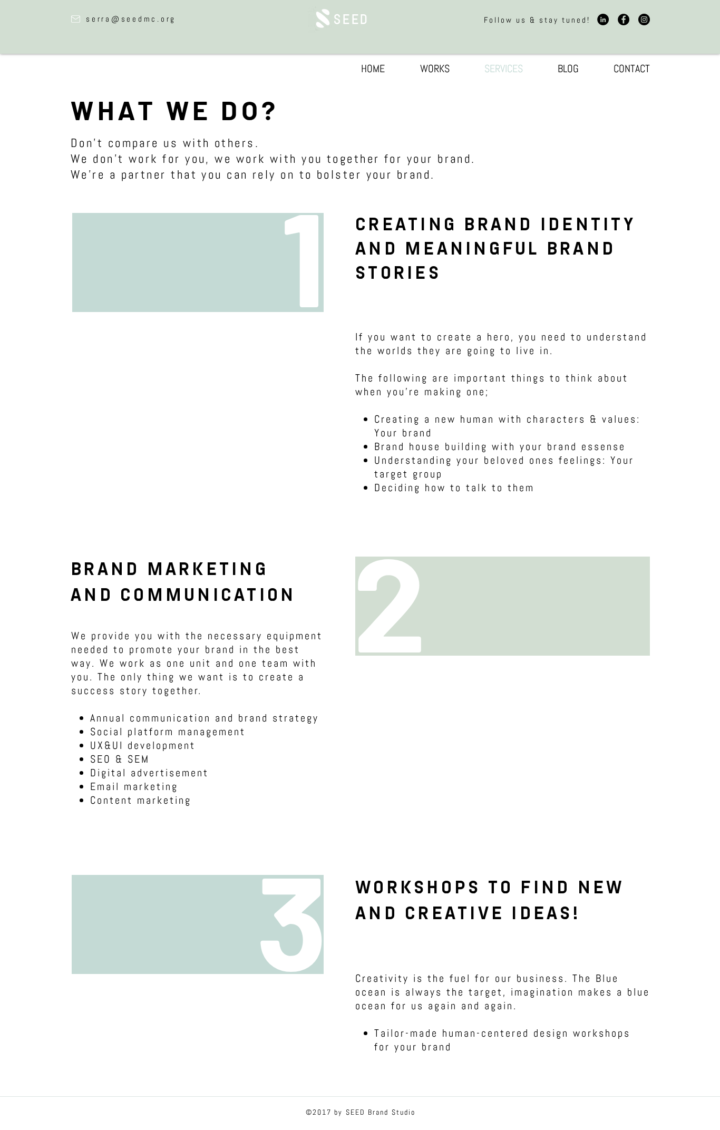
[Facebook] (623, 19)
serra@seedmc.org (131, 19)
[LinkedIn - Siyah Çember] (603, 19)
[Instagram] (644, 19)
